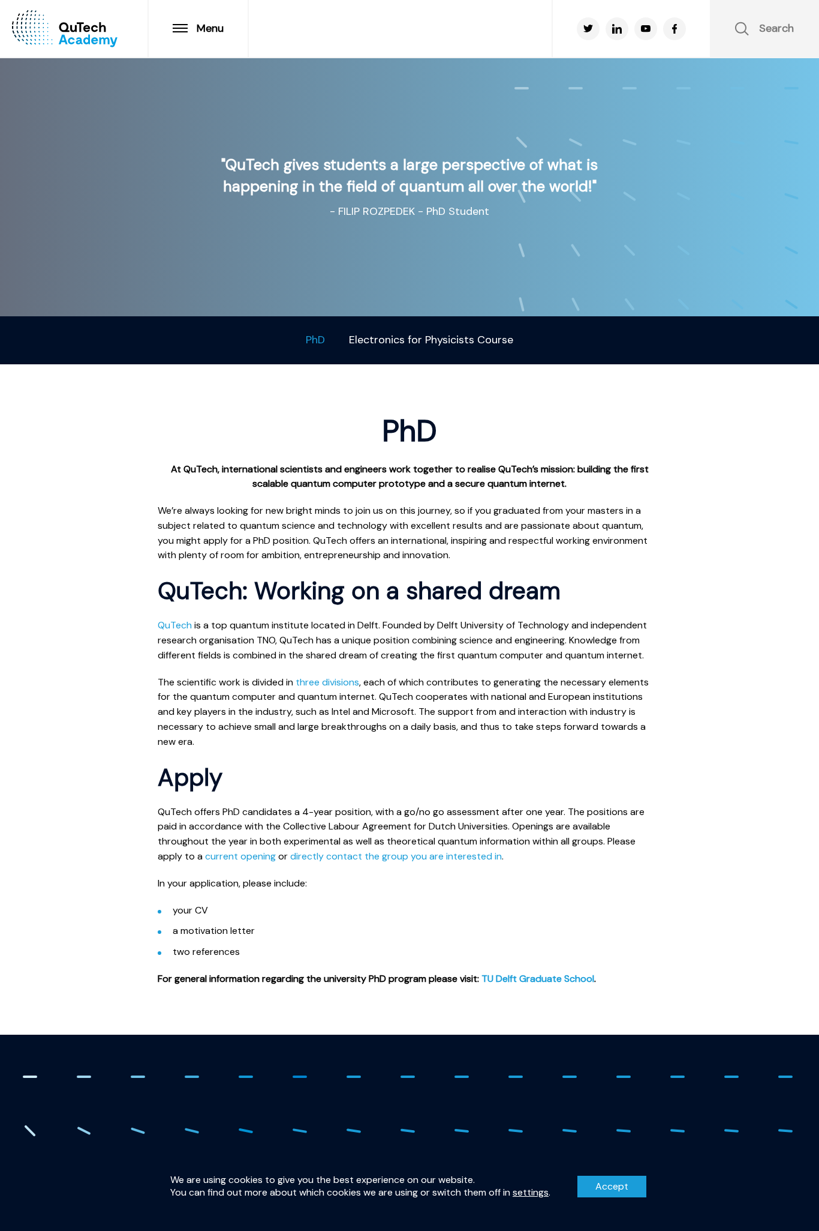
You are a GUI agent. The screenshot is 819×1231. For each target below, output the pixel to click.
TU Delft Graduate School (537, 978)
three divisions (327, 682)
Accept (611, 1186)
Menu (210, 28)
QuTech (175, 625)
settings (531, 1193)
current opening (240, 856)
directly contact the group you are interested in (396, 856)
